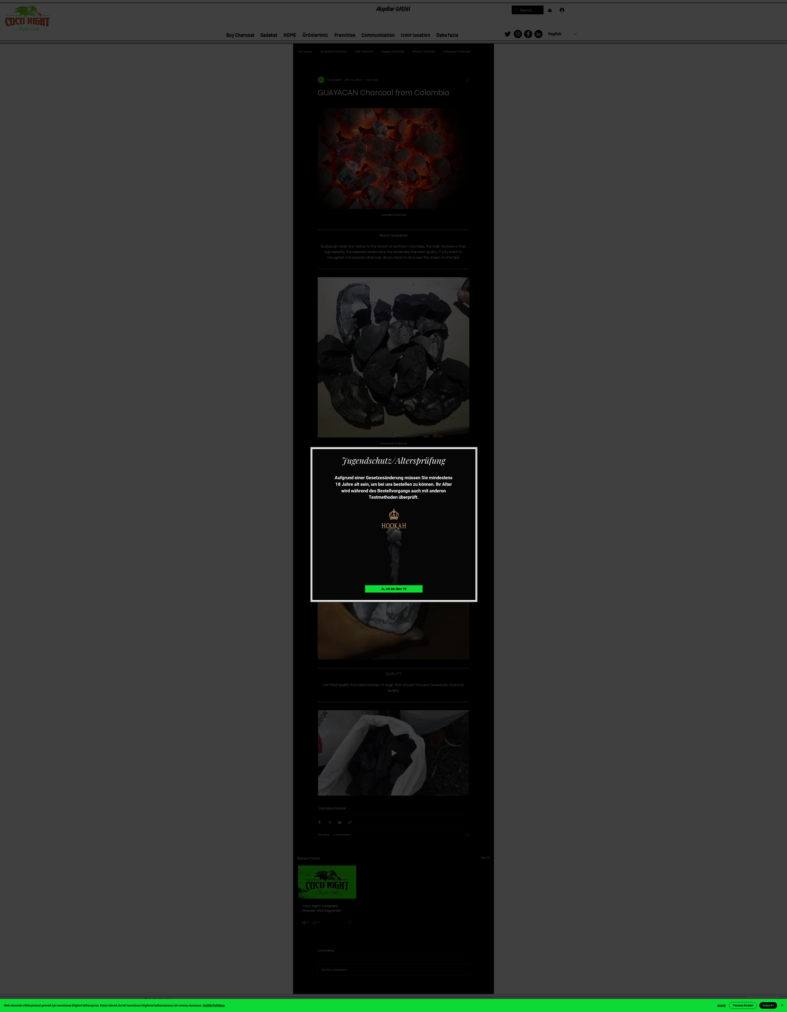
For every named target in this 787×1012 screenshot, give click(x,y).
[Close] (782, 1005)
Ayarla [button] (721, 1005)
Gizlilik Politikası (214, 1005)
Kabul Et (768, 1005)
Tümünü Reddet (742, 1005)
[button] (394, 589)
